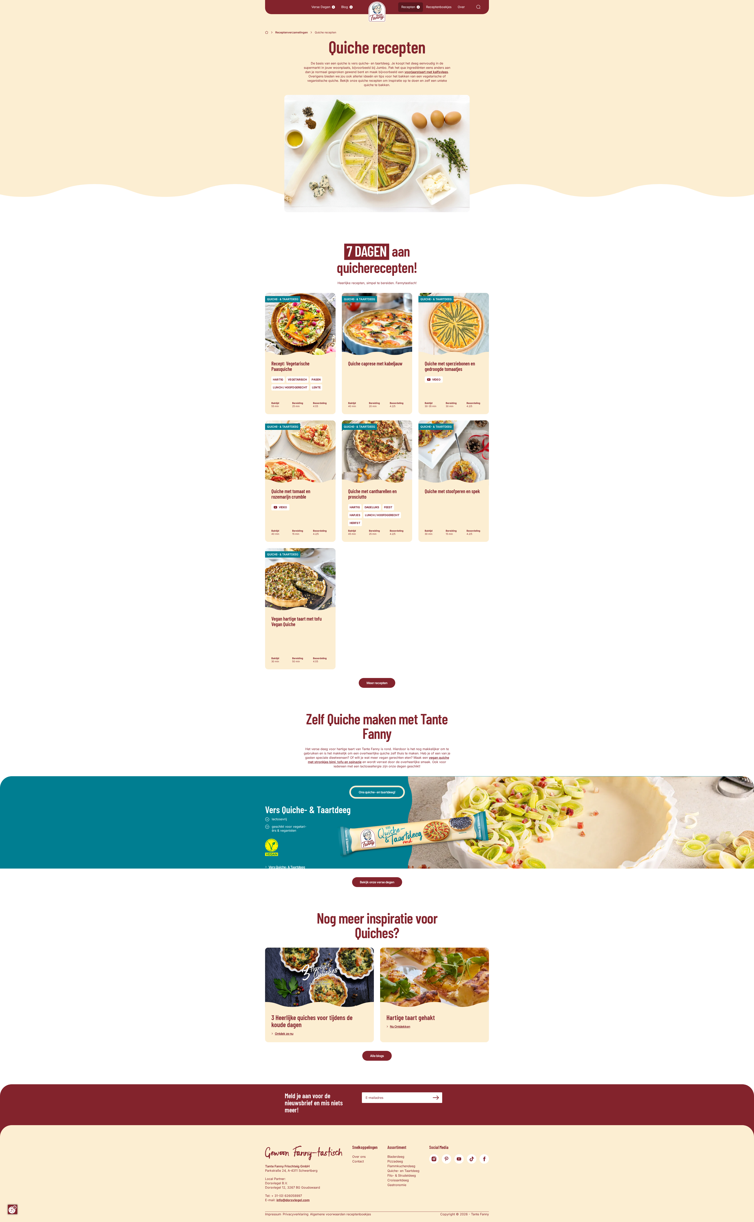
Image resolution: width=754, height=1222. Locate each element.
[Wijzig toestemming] (12, 1209)
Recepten (408, 7)
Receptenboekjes (438, 7)
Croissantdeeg (398, 1180)
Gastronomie (396, 1185)
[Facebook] (484, 1159)
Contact (358, 1161)
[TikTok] (471, 1159)
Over (461, 7)
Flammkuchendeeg (401, 1166)
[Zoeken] (478, 7)
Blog (344, 7)
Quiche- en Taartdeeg (403, 1171)
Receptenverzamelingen (291, 32)
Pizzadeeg (395, 1161)
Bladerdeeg (395, 1157)
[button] (333, 7)
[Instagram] (434, 1159)
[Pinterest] (446, 1159)
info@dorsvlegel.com (293, 1200)
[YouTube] (459, 1159)
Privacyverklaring (295, 1214)
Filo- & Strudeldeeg (401, 1175)
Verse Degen (320, 7)
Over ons (359, 1157)
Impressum (273, 1214)
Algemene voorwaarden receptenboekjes (340, 1214)
